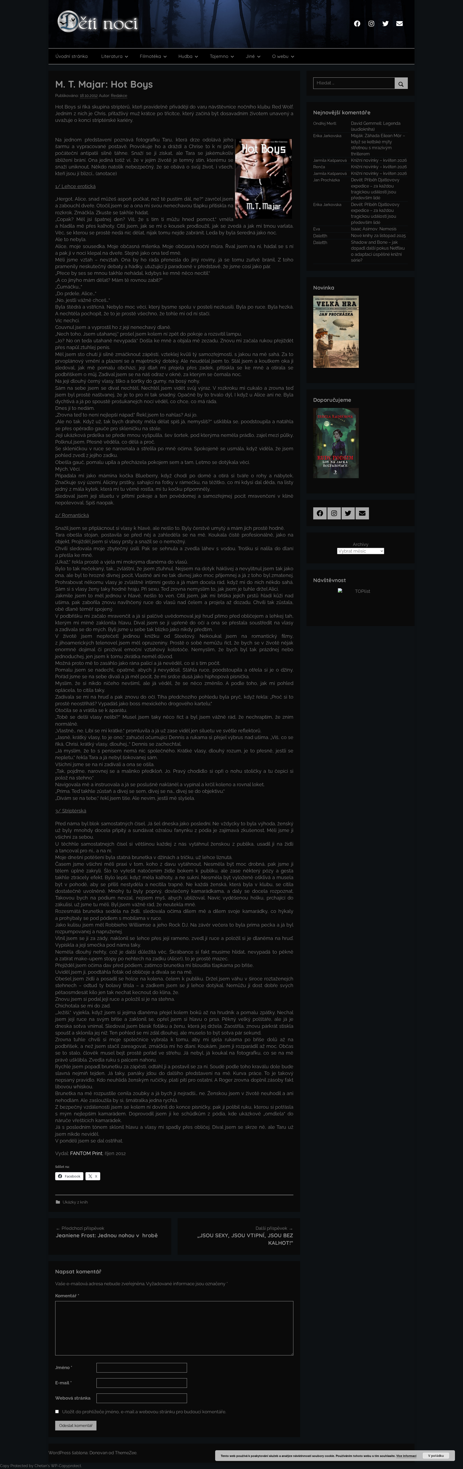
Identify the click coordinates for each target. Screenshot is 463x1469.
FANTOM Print (86, 1153)
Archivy (360, 544)
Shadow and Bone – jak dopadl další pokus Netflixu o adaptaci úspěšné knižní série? (378, 251)
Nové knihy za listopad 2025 (378, 235)
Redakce (119, 95)
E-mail (63, 1382)
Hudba (185, 56)
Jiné (250, 56)
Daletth (320, 235)
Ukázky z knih (75, 1202)
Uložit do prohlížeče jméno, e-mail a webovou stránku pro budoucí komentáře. (144, 1411)
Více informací (406, 1456)
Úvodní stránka (71, 56)
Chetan (41, 1466)
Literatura (111, 56)
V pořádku (436, 1455)
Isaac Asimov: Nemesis (374, 228)
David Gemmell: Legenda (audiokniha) (376, 126)
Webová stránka (73, 1398)
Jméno (63, 1367)
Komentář (67, 1295)
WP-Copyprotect (66, 1466)
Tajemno (219, 56)
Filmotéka (150, 56)
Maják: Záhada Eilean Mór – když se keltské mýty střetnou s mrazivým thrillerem (378, 144)
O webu (280, 56)
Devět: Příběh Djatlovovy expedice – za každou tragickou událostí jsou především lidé (375, 188)
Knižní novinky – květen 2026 (379, 160)
